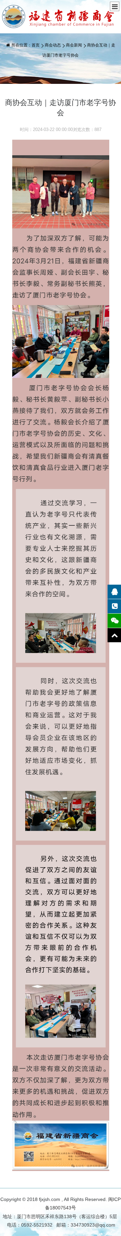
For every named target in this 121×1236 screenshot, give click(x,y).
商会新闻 (74, 45)
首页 (36, 45)
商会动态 (53, 45)
